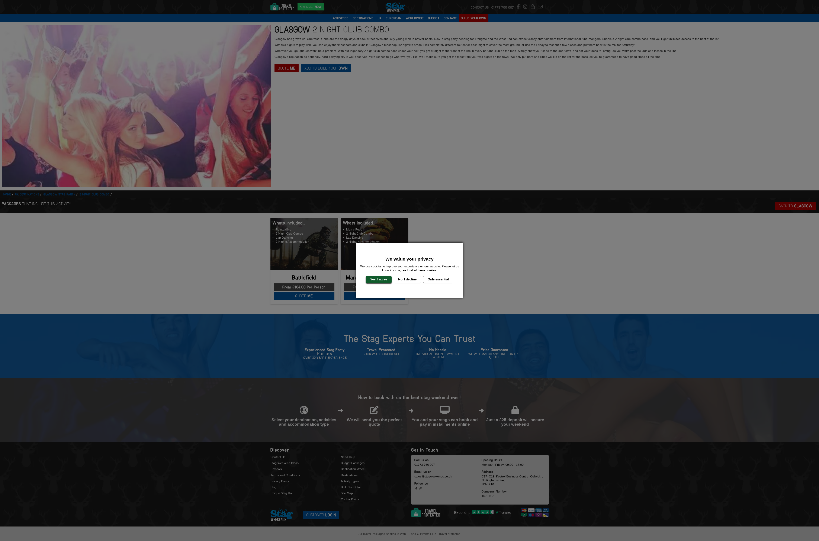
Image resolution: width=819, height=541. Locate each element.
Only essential (438, 279)
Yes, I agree (378, 279)
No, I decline (407, 279)
